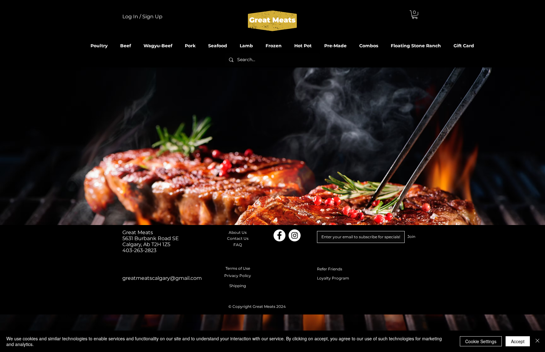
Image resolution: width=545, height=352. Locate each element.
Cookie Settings (480, 341)
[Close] (537, 341)
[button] (415, 14)
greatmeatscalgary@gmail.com (162, 278)
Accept (517, 341)
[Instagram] (295, 235)
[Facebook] (279, 235)
